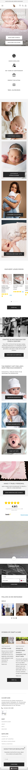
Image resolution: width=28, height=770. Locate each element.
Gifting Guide (6, 648)
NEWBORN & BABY (6, 721)
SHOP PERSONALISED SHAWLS (14, 492)
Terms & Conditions (7, 744)
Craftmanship (6, 646)
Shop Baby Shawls (14, 37)
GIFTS (3, 726)
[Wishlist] (20, 5)
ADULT (3, 724)
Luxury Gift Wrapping (7, 739)
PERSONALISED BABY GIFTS (14, 254)
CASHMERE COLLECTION (14, 214)
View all (14, 680)
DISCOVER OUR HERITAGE (14, 355)
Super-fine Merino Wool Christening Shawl (6, 288)
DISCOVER (4, 729)
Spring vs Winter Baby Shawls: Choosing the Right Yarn (21, 652)
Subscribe (14, 764)
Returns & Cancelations (8, 741)
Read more (4, 664)
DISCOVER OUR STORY (14, 42)
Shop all (14, 307)
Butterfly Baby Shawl (18, 286)
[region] (14, 539)
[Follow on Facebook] (12, 618)
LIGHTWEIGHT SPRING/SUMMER (14, 174)
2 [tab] (13, 301)
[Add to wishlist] (10, 275)
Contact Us (5, 736)
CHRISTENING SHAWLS (14, 136)
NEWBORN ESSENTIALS (14, 397)
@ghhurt (4, 601)
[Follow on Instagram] (16, 618)
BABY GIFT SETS (14, 451)
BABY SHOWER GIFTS (14, 424)
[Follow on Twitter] (14, 618)
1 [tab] (11, 301)
